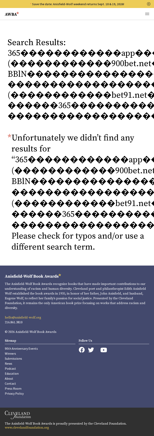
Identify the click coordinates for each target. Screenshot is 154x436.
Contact (10, 383)
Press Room (13, 388)
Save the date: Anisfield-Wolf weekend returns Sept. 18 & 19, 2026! (78, 4)
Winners (10, 353)
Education (12, 373)
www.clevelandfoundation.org (27, 428)
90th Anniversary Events (21, 348)
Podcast (10, 368)
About (9, 378)
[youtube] (103, 350)
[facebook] (82, 350)
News (8, 363)
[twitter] (91, 349)
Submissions (13, 358)
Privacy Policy (14, 393)
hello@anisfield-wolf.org (23, 318)
